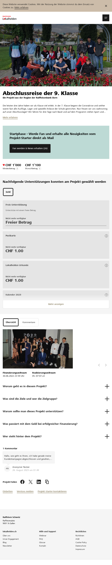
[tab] (8, 192)
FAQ (41, 539)
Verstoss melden (25, 491)
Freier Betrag (19, 222)
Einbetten (8, 491)
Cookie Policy (81, 542)
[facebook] (22, 482)
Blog (4, 542)
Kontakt (42, 546)
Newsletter (7, 546)
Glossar (42, 542)
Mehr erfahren (21, 7)
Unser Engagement (11, 539)
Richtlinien (80, 535)
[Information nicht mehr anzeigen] (106, 6)
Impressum (80, 549)
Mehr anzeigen (56, 304)
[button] (105, 17)
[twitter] (30, 482)
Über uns (6, 535)
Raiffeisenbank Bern (46, 97)
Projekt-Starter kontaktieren (52, 491)
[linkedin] (39, 482)
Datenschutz (81, 546)
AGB (77, 539)
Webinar (42, 535)
